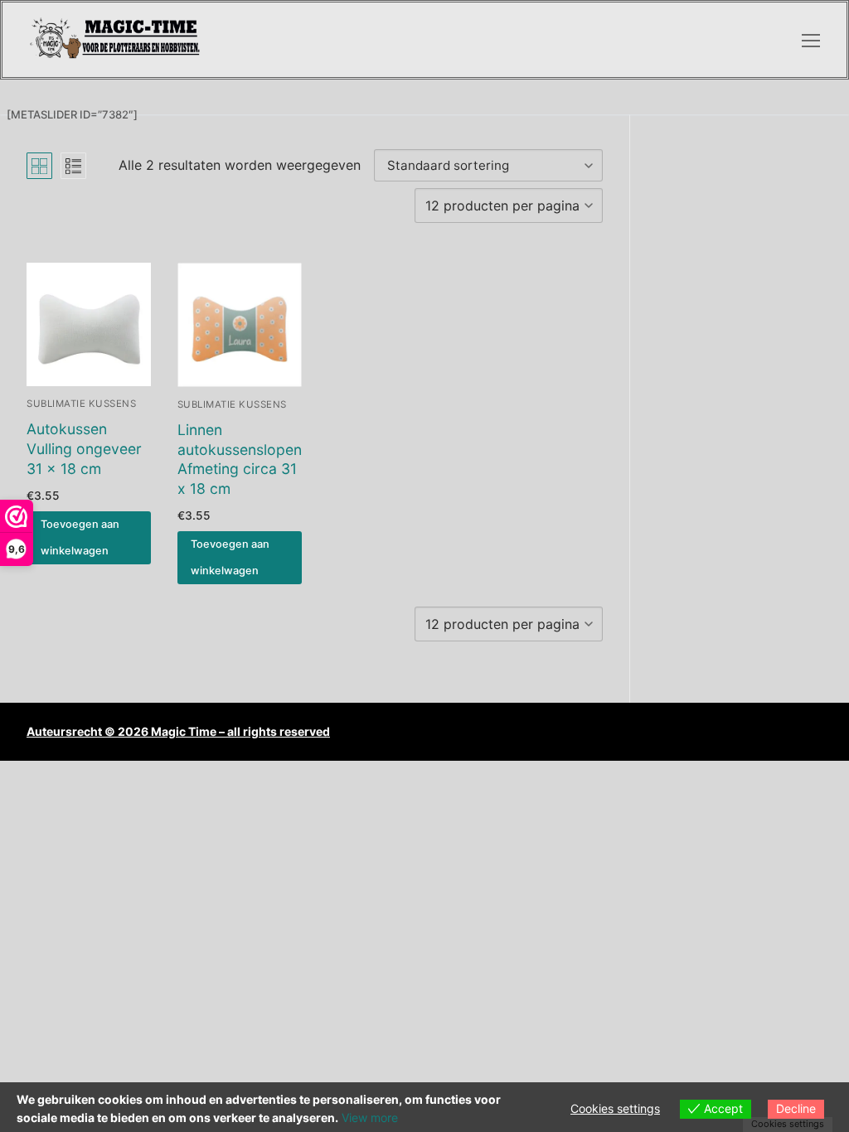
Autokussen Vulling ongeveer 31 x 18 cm (84, 448)
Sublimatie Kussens (81, 403)
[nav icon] (811, 39)
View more (370, 1117)
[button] (89, 537)
